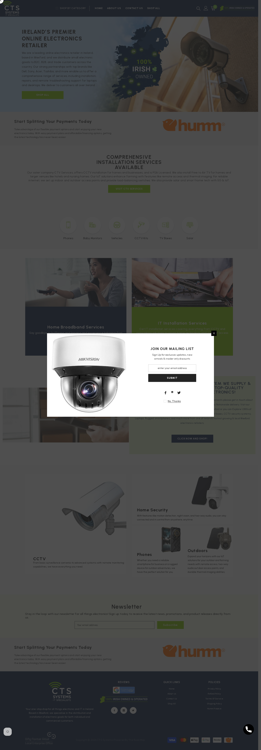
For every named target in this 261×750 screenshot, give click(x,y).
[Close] (214, 333)
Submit (172, 377)
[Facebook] (165, 392)
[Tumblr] (172, 392)
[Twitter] (179, 392)
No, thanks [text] (174, 401)
